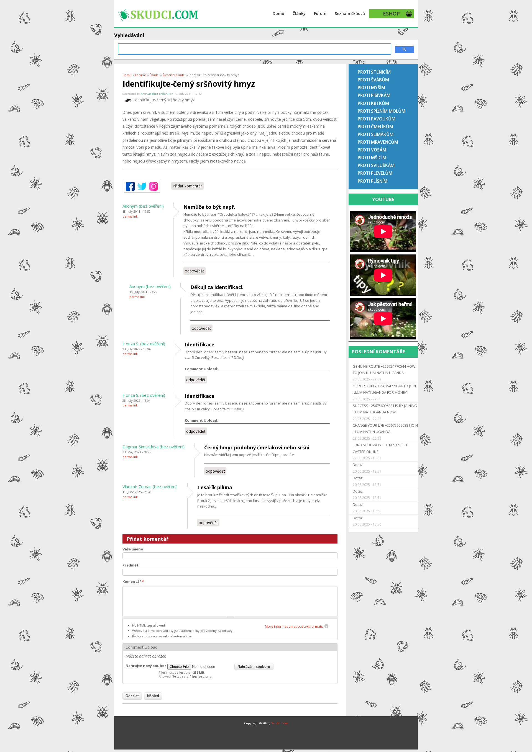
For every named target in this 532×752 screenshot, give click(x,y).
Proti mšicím (372, 157)
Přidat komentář (187, 186)
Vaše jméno (132, 549)
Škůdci (154, 75)
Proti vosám (372, 150)
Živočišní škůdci (174, 75)
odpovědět (194, 271)
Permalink (130, 216)
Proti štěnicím (374, 72)
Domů (278, 13)
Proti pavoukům (376, 119)
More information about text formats (294, 626)
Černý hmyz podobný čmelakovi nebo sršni (256, 447)
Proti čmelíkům (375, 126)
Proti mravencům (378, 142)
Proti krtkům (373, 103)
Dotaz (358, 464)
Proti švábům (373, 80)
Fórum (320, 13)
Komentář (133, 581)
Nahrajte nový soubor (146, 665)
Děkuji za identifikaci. (217, 287)
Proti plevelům (375, 173)
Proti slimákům (375, 134)
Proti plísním (372, 181)
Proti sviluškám (376, 165)
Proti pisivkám (374, 95)
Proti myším (371, 87)
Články (299, 13)
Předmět (130, 565)
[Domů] (158, 14)
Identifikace (199, 344)
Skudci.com (279, 723)
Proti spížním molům (381, 111)
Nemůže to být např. (209, 207)
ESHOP (391, 13)
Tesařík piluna (214, 487)
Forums (140, 75)
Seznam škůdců (350, 13)
